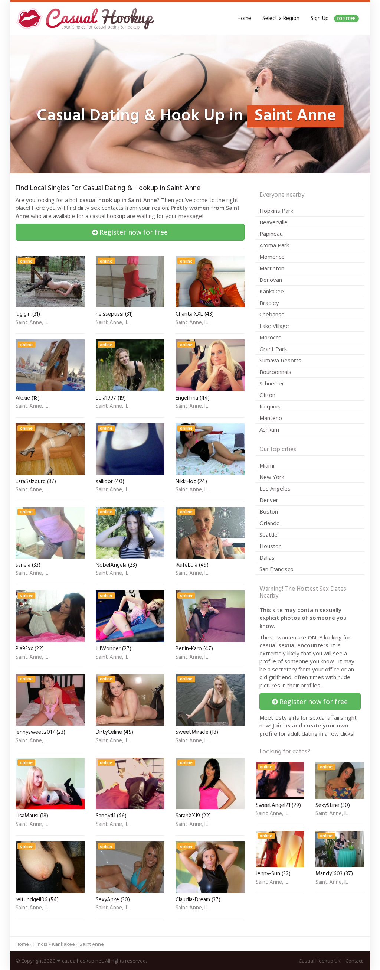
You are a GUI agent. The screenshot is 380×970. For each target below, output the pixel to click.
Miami (266, 465)
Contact (354, 960)
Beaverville (273, 222)
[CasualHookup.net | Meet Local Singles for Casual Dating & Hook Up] (86, 18)
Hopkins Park (276, 210)
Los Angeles (275, 488)
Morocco (270, 337)
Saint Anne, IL (32, 323)
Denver (268, 500)
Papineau (271, 233)
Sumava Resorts (280, 360)
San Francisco (276, 569)
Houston (270, 546)
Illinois (40, 944)
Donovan (270, 279)
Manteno (270, 417)
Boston (268, 511)
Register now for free (133, 232)
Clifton (267, 394)
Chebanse (272, 314)
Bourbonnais (275, 371)
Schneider (271, 383)
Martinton (271, 268)
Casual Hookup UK (320, 960)
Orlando (269, 523)
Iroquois (270, 406)
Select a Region (280, 18)
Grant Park (273, 348)
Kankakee (271, 291)
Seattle (268, 534)
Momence (272, 256)
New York (271, 477)
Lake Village (274, 325)
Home (244, 18)
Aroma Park (274, 245)
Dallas (267, 557)
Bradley (269, 302)
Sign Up (333, 18)
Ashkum (269, 429)
